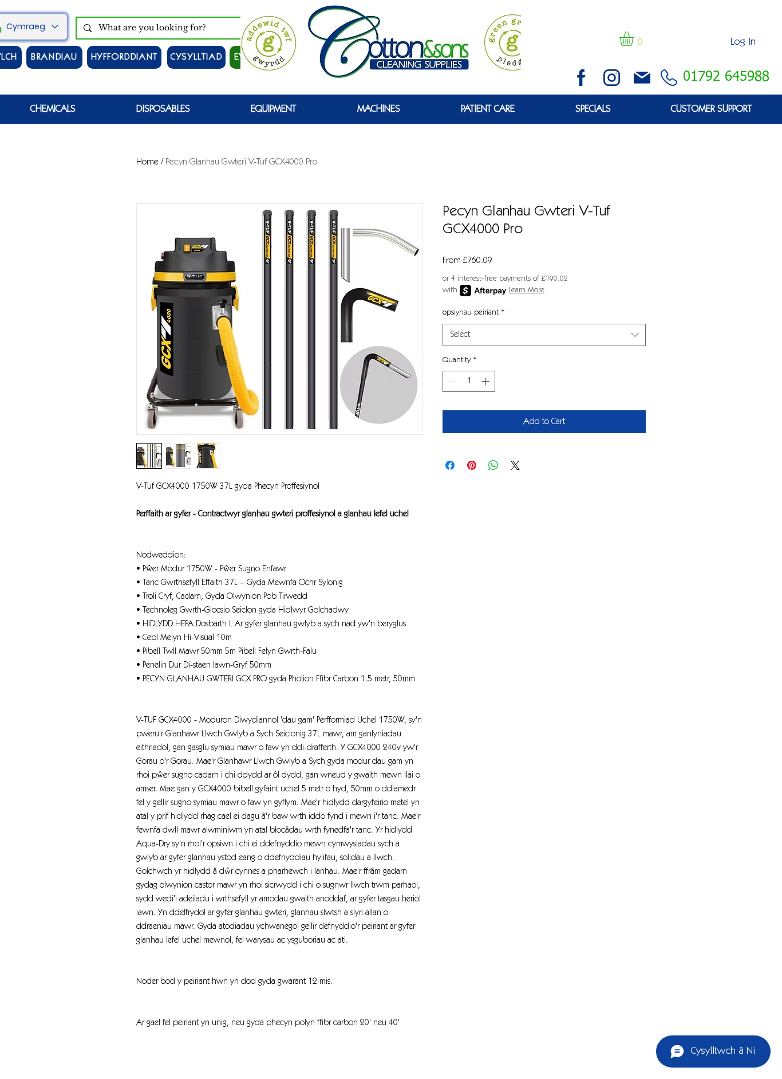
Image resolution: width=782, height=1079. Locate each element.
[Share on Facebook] (450, 465)
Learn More (526, 291)
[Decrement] (451, 381)
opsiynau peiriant (474, 313)
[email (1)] (642, 77)
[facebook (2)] (581, 77)
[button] (634, 39)
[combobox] (544, 335)
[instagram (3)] (611, 77)
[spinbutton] (469, 381)
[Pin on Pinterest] (472, 465)
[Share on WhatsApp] (493, 465)
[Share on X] (515, 465)
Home (147, 162)
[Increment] (486, 381)
